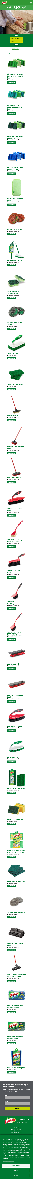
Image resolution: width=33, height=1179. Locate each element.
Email (6, 1101)
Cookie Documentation (8, 1161)
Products (5, 53)
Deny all (16, 1170)
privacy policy (13, 1091)
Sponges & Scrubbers (13, 53)
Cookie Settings (16, 1166)
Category (16, 35)
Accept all (16, 1175)
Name (6, 1095)
